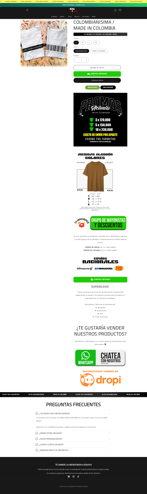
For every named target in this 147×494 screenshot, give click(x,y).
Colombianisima (81, 51)
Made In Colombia (99, 51)
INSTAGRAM (108, 87)
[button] (27, 10)
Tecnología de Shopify (81, 486)
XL (96, 43)
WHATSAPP (92, 87)
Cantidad (76, 56)
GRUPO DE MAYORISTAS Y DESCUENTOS (72, 5)
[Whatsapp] (100, 367)
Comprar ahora (97, 80)
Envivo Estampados (69, 486)
